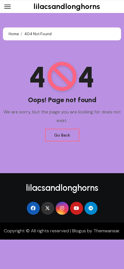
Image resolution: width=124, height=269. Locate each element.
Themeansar (106, 231)
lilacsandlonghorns (66, 6)
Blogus (79, 231)
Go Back (62, 135)
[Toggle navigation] (7, 6)
